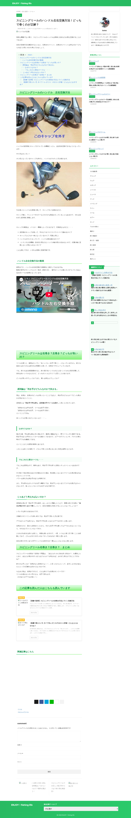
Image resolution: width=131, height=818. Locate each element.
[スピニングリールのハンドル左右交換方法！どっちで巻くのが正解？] (47, 702)
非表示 (30, 55)
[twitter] (36, 702)
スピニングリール (23, 712)
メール (20, 753)
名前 (19, 745)
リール (20, 709)
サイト (19, 762)
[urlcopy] (62, 702)
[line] (52, 702)
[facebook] (41, 702)
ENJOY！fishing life (22, 3)
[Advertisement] (49, 334)
